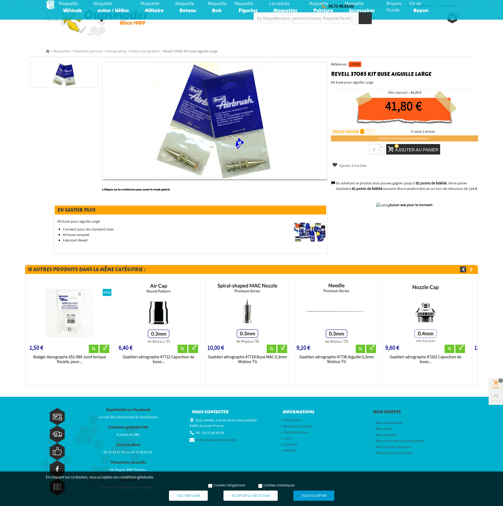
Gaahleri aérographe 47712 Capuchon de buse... (158, 359)
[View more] (94, 349)
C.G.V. (285, 438)
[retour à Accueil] (48, 51)
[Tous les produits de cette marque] (309, 232)
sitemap (288, 450)
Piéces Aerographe (145, 51)
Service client (128, 445)
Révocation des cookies (392, 452)
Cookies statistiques (279, 485)
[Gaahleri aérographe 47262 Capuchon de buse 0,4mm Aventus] (425, 312)
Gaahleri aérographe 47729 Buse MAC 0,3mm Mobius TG (247, 359)
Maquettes (61, 51)
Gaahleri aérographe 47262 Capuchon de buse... (425, 359)
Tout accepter (313, 495)
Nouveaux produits (296, 426)
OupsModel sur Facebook (128, 409)
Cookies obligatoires (229, 485)
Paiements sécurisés (128, 462)
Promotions (291, 420)
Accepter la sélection (250, 495)
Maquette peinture (88, 51)
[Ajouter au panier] (104, 349)
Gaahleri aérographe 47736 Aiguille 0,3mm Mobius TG (336, 359)
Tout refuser (188, 495)
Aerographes (117, 51)
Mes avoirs (382, 428)
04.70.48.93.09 (341, 6)
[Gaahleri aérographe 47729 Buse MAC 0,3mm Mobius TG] (247, 312)
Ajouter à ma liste (352, 165)
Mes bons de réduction (392, 446)
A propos (288, 444)
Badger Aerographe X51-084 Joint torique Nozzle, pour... (69, 359)
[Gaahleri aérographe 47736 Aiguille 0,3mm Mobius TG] (336, 312)
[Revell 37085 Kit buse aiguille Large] (64, 75)
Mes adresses (385, 434)
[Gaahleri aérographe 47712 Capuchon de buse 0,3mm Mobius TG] (158, 312)
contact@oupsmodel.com (216, 439)
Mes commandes (387, 422)
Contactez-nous (294, 432)
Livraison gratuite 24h (128, 427)
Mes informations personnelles (398, 440)
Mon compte (387, 412)
